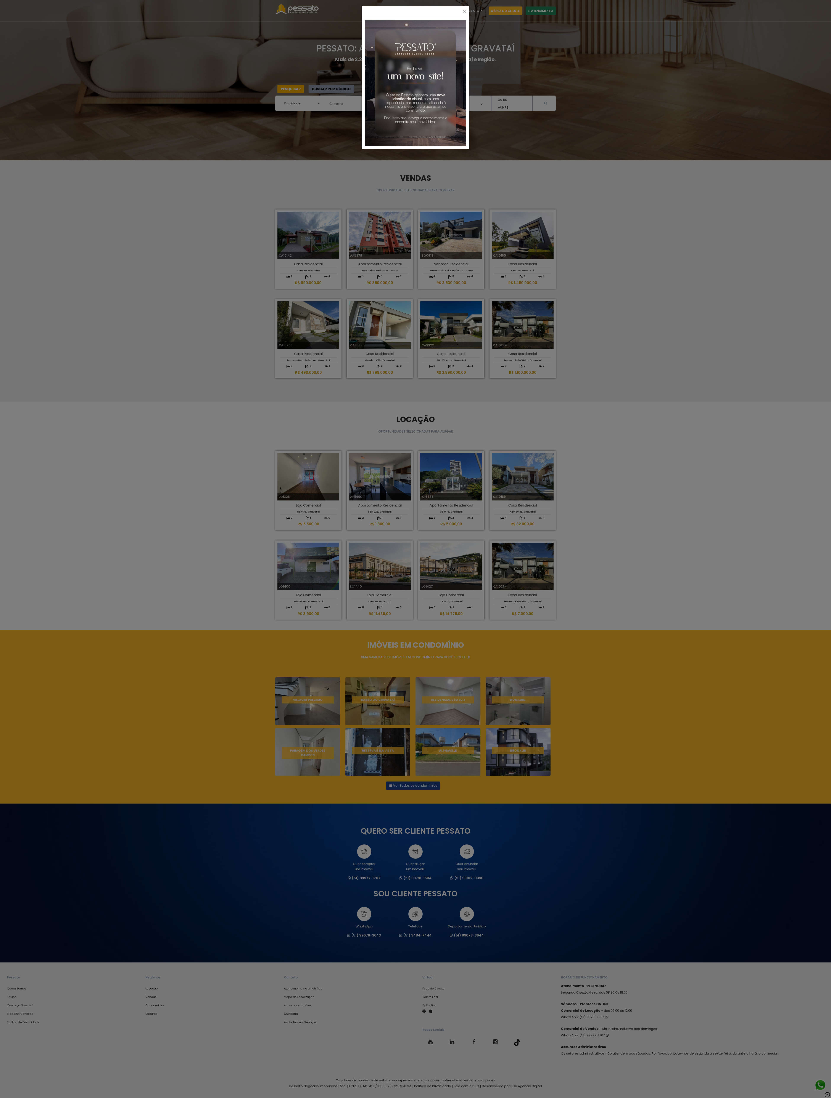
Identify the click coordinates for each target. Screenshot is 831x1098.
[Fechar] (464, 11)
